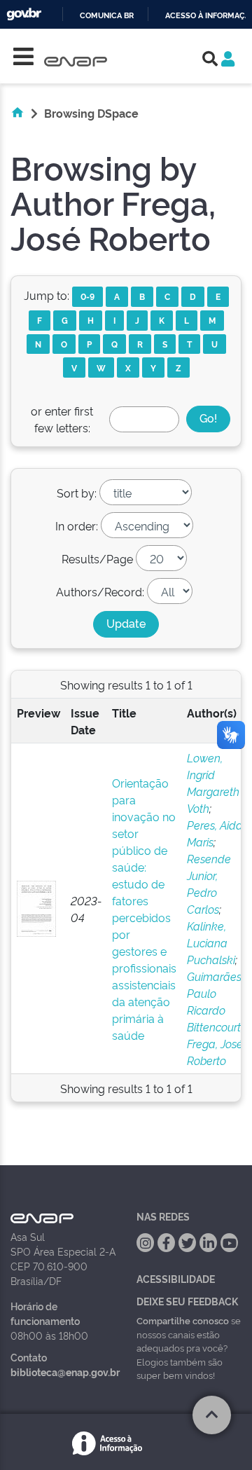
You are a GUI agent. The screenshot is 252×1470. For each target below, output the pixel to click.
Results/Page (97, 558)
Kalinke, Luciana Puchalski (211, 942)
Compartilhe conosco (182, 1320)
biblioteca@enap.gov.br (65, 1371)
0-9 (87, 296)
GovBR (23, 14)
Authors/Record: (100, 591)
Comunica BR (107, 15)
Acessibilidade (175, 1278)
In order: (76, 525)
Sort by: (77, 492)
